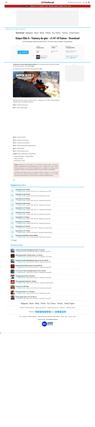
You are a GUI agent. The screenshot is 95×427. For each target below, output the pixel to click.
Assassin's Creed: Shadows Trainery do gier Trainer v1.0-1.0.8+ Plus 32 (47, 266)
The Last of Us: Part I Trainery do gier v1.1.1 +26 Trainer (47, 292)
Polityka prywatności (42, 316)
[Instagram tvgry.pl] (61, 312)
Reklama (58, 316)
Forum (69, 6)
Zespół (62, 316)
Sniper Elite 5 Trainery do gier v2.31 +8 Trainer (47, 190)
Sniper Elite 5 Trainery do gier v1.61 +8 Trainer (47, 222)
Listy (46, 6)
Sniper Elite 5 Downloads (74, 57)
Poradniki (61, 6)
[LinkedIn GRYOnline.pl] (48, 312)
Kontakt (70, 316)
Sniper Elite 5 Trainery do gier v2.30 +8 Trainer (47, 195)
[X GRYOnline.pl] (41, 312)
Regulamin (25, 316)
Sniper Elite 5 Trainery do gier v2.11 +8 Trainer (47, 209)
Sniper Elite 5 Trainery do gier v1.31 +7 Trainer (47, 231)
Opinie (56, 6)
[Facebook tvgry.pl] (65, 312)
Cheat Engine (74, 33)
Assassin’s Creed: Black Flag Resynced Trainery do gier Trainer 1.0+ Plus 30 (47, 250)
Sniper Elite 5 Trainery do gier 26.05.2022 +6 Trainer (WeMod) (47, 236)
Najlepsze (29, 33)
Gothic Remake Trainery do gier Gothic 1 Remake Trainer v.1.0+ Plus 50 (47, 255)
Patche (48, 33)
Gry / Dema (56, 33)
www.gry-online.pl (9, 29)
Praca (66, 316)
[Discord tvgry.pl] (63, 312)
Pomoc (74, 316)
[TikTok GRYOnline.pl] (43, 312)
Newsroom (33, 6)
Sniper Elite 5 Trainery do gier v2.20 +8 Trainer (47, 204)
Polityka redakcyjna (32, 316)
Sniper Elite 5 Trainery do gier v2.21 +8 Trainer (47, 199)
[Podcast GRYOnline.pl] (45, 312)
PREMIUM (26, 6)
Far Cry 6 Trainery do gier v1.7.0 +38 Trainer (47, 287)
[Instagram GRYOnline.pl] (39, 312)
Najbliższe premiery (70, 307)
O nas (20, 316)
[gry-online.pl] (47, 2)
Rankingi (41, 6)
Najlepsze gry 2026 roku (40, 307)
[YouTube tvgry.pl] (56, 312)
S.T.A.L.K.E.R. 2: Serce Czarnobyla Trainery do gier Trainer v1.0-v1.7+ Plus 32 (47, 271)
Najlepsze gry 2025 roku (52, 307)
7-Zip (40, 68)
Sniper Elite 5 (22, 29)
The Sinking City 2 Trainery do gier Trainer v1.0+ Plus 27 (47, 276)
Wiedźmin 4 (62, 307)
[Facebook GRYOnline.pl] (36, 312)
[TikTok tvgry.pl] (58, 312)
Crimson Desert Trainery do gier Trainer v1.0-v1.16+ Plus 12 (47, 297)
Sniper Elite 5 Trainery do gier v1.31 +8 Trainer (47, 227)
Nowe (36, 33)
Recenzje (51, 6)
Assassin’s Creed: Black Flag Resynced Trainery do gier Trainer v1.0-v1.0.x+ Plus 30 (47, 261)
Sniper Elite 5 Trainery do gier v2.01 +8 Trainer (47, 213)
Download (16, 29)
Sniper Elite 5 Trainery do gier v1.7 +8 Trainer (47, 218)
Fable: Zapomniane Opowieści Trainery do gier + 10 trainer (47, 282)
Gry (37, 6)
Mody (42, 33)
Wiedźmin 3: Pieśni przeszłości (27, 307)
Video (65, 6)
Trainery (65, 33)
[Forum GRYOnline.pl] (50, 312)
